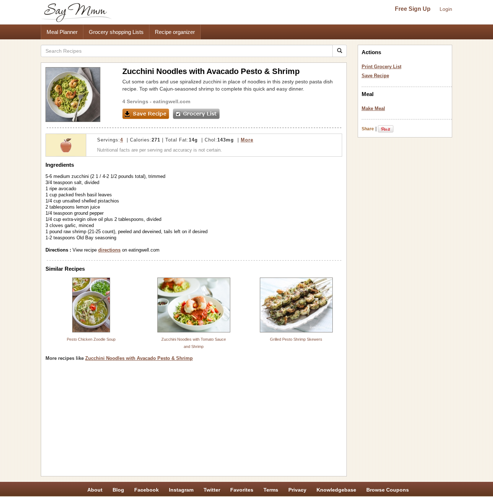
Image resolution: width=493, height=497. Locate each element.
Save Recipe (375, 75)
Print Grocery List (381, 66)
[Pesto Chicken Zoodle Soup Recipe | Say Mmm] (91, 305)
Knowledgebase (336, 490)
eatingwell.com (171, 101)
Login (446, 9)
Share (368, 128)
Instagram (181, 490)
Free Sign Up (413, 9)
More (247, 140)
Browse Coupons (387, 490)
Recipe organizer (175, 32)
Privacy (297, 490)
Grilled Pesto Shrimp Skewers (296, 339)
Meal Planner (62, 32)
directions (109, 250)
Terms (270, 490)
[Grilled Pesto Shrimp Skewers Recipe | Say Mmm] (296, 305)
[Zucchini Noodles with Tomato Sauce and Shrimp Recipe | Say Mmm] (194, 305)
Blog (118, 490)
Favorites (241, 490)
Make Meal (373, 108)
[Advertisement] (193, 421)
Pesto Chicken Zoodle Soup (91, 339)
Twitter (212, 490)
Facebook (146, 490)
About (94, 490)
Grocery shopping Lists (116, 32)
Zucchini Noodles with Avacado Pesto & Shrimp (139, 358)
